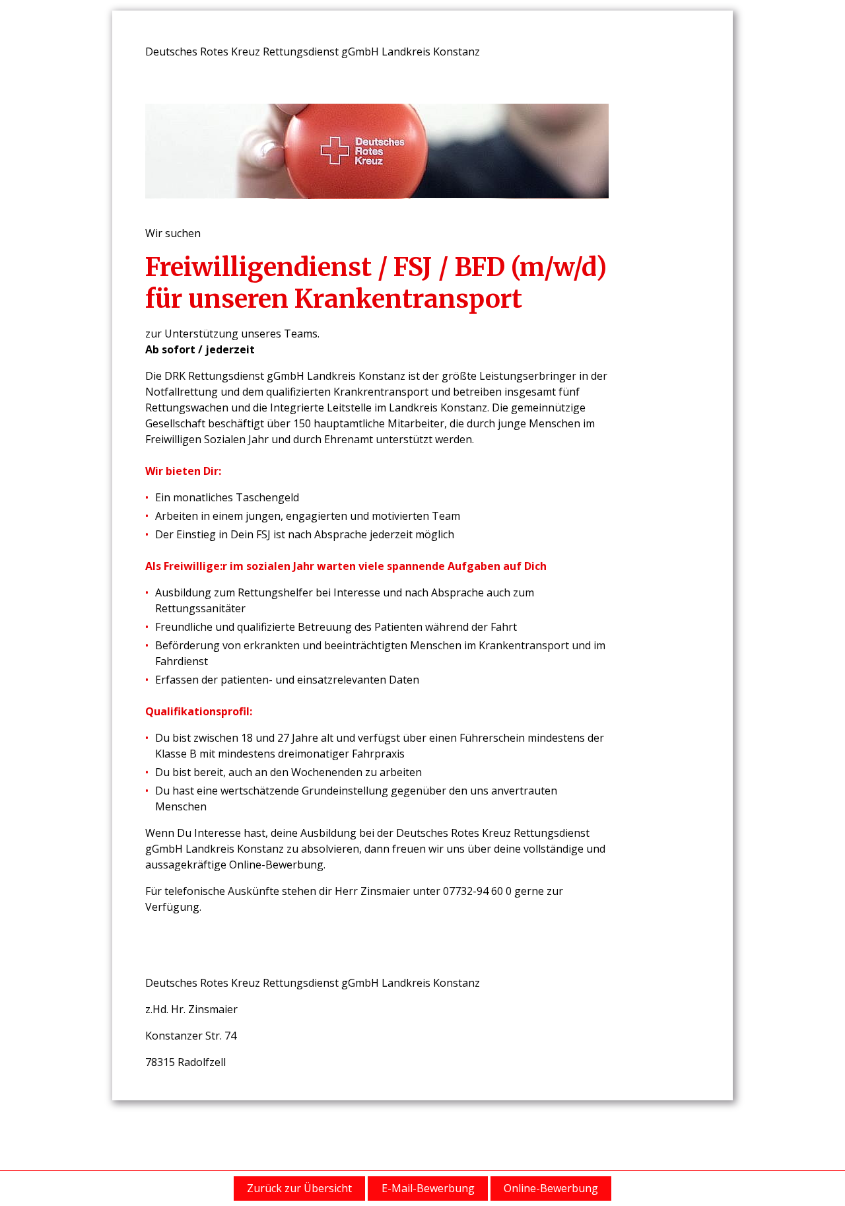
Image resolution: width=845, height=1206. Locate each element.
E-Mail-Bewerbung (428, 1188)
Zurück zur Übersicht (299, 1188)
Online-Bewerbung (551, 1188)
